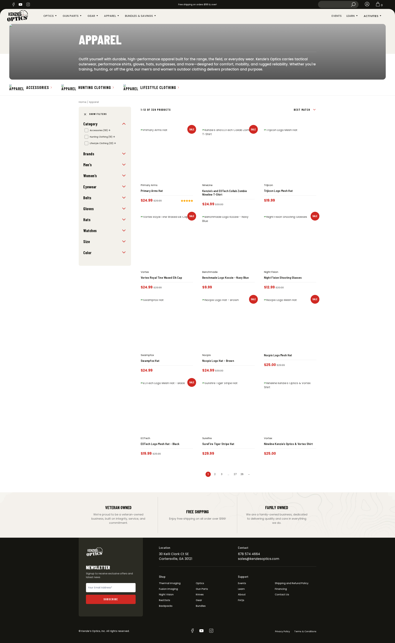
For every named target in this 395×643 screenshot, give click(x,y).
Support (243, 576)
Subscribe (111, 599)
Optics (48, 16)
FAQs (241, 600)
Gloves (88, 208)
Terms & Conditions (305, 631)
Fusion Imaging (168, 589)
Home (82, 102)
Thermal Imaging (170, 583)
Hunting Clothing (94, 87)
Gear (91, 16)
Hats (86, 219)
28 (242, 474)
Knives (200, 594)
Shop (162, 576)
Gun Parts (71, 16)
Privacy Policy (282, 631)
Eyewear (89, 186)
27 (235, 474)
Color (87, 252)
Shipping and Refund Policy (291, 583)
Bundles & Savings (139, 16)
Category (90, 123)
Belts (87, 197)
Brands (88, 153)
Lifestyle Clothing (158, 87)
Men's (87, 164)
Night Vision (166, 594)
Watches (90, 230)
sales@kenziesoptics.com (258, 558)
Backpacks (165, 606)
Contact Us (282, 594)
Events (337, 16)
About (242, 594)
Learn (350, 16)
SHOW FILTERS (98, 113)
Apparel (110, 16)
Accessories (37, 87)
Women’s (90, 175)
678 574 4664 (249, 554)
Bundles (201, 606)
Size (86, 241)
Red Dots (164, 600)
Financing (281, 589)
